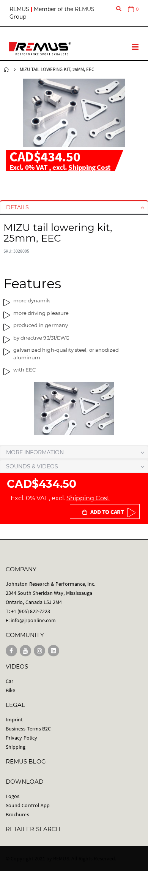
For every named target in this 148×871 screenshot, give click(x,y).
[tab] (74, 207)
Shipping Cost (89, 167)
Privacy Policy (21, 737)
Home (6, 69)
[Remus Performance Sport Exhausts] (40, 48)
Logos (12, 796)
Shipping (16, 746)
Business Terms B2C (28, 728)
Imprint (14, 719)
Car (9, 681)
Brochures (17, 814)
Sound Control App (28, 805)
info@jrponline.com (33, 620)
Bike (10, 690)
